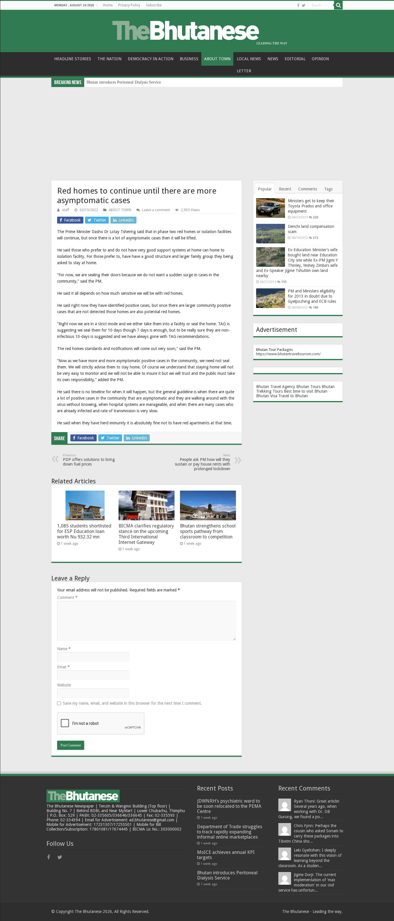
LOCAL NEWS (249, 58)
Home (107, 5)
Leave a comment (156, 210)
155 (283, 282)
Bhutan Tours (308, 386)
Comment (67, 597)
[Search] (338, 5)
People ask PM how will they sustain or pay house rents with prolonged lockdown (202, 462)
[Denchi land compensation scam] (270, 233)
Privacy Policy (129, 5)
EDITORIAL (295, 58)
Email (63, 667)
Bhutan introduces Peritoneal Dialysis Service (124, 82)
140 (315, 307)
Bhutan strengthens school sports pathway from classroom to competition (208, 531)
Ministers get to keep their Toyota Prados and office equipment (311, 205)
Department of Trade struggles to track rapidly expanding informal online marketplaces (229, 832)
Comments (307, 189)
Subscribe (154, 5)
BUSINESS (189, 58)
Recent (285, 189)
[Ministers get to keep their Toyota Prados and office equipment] (270, 208)
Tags (328, 189)
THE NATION (109, 58)
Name (64, 648)
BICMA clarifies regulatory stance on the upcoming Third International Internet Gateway (146, 534)
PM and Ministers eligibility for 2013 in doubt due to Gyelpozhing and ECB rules (312, 296)
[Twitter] (303, 5)
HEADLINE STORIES (72, 58)
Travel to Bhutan (293, 396)
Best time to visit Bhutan (305, 391)
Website (64, 685)
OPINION (320, 58)
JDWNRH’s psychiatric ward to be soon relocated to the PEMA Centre (229, 806)
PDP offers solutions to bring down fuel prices (89, 459)
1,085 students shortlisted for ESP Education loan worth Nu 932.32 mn (84, 531)
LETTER (244, 71)
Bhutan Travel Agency (275, 386)
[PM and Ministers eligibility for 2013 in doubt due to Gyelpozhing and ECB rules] (270, 298)
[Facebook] (298, 5)
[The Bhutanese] (197, 30)
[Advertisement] (197, 130)
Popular (265, 189)
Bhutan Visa (266, 396)
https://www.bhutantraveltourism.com (287, 354)
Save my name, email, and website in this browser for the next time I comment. (132, 703)
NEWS (272, 58)
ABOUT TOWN (217, 58)
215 (315, 238)
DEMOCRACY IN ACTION (150, 58)
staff (65, 210)
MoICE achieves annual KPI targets (226, 855)
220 (315, 217)
